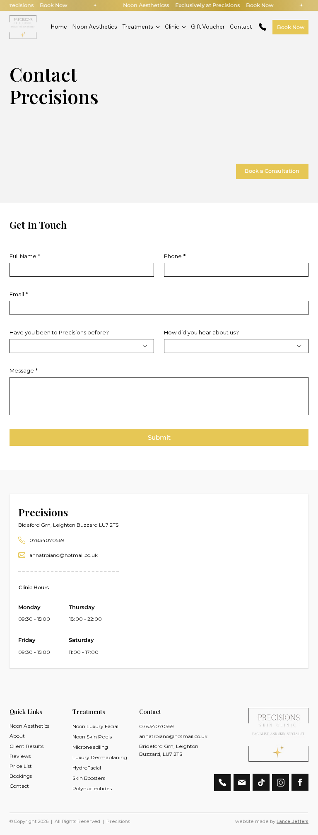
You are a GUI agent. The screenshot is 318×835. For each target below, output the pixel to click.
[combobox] (82, 346)
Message (24, 370)
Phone (175, 256)
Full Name (25, 256)
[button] (175, 750)
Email (19, 294)
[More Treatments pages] (158, 27)
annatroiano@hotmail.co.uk (63, 555)
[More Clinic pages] (184, 27)
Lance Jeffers (292, 821)
